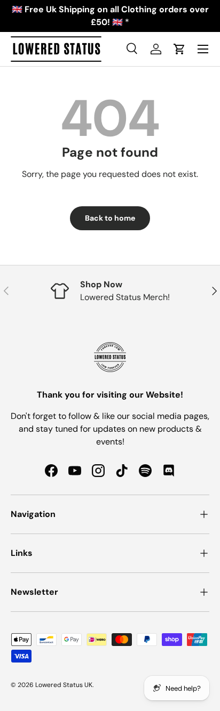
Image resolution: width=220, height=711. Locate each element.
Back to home (110, 218)
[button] (179, 49)
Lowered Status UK (63, 685)
